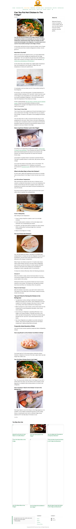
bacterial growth (25, 166)
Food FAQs (16, 417)
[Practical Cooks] (38, 3)
